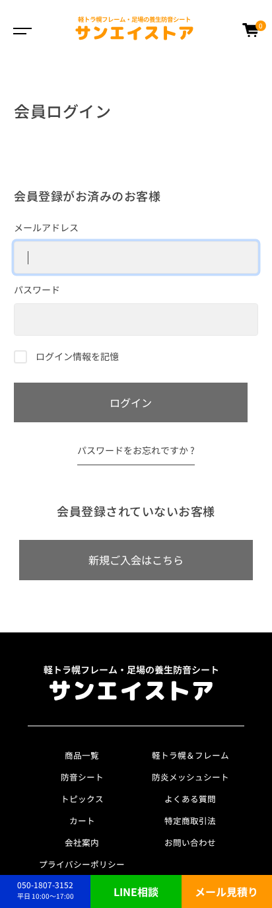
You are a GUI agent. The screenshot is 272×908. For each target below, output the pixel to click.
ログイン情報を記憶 (76, 356)
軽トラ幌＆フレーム (190, 755)
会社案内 (82, 842)
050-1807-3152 (45, 890)
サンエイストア (135, 29)
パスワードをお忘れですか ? (136, 450)
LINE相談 (136, 891)
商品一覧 (82, 755)
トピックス (82, 798)
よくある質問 (190, 798)
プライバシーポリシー (82, 864)
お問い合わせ (190, 842)
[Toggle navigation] (20, 30)
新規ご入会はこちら (136, 560)
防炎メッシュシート (190, 777)
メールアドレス (46, 227)
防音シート (82, 777)
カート (82, 820)
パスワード (37, 289)
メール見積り (226, 891)
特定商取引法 (190, 820)
